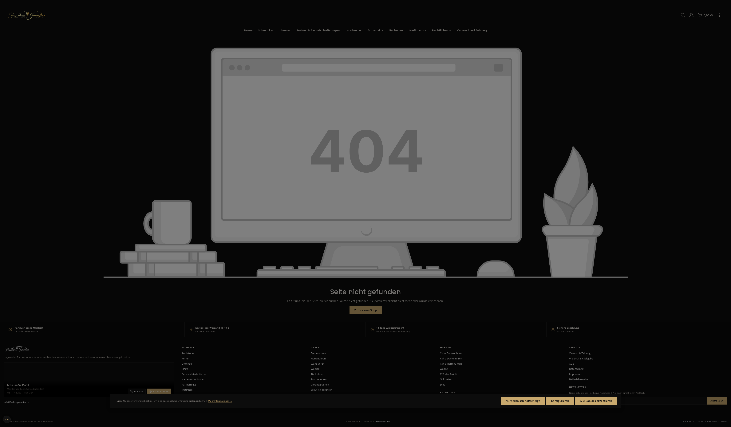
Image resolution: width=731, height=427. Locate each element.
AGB (571, 363)
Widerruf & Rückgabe (581, 358)
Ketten (185, 358)
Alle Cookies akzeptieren (596, 401)
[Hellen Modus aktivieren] (7, 419)
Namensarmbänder (193, 379)
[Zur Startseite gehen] (26, 15)
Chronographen (320, 384)
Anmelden (717, 400)
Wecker (315, 368)
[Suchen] (683, 15)
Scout (443, 384)
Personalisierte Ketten (194, 374)
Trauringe (187, 389)
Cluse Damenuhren (451, 353)
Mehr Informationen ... (220, 400)
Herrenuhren (318, 358)
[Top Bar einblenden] (719, 15)
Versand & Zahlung (580, 353)
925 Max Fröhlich (449, 374)
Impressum (575, 374)
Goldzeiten (446, 379)
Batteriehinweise (578, 379)
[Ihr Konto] (691, 15)
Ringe (185, 368)
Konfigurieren (560, 401)
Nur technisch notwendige (523, 401)
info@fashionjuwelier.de (16, 402)
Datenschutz (576, 368)
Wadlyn (444, 368)
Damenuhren (318, 353)
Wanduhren (317, 363)
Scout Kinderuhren (321, 389)
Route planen (160, 391)
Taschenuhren (319, 379)
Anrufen (138, 391)
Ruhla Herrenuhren (451, 363)
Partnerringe (189, 384)
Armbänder (188, 353)
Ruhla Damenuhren (451, 358)
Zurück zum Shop (365, 310)
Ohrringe (187, 363)
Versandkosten (382, 421)
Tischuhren (317, 374)
